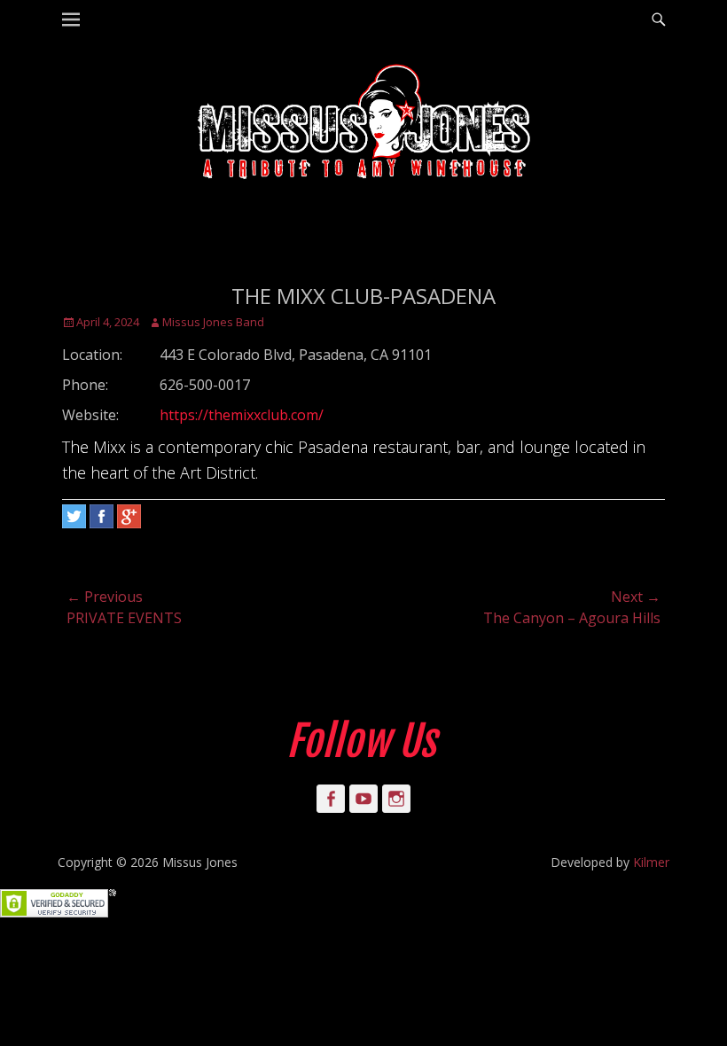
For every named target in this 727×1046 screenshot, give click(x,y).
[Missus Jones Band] (363, 124)
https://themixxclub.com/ (242, 415)
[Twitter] (74, 516)
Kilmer (651, 862)
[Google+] (129, 516)
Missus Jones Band (213, 322)
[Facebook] (101, 516)
